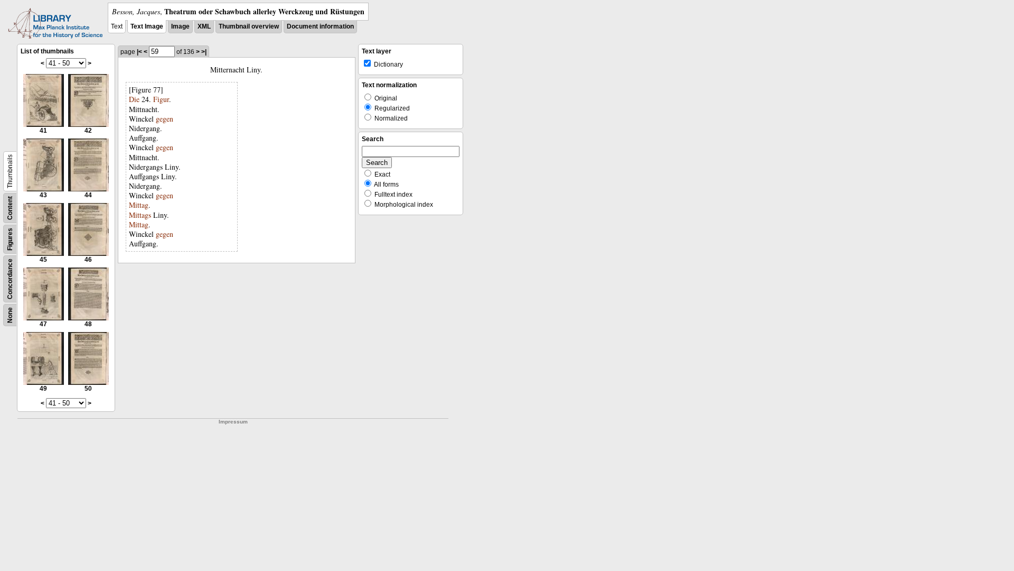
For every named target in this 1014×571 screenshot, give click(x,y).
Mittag (138, 205)
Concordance (10, 279)
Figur (161, 99)
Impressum (233, 422)
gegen (164, 119)
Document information (320, 26)
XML (204, 26)
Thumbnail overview (249, 26)
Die (134, 99)
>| (203, 52)
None (10, 315)
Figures (10, 239)
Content (10, 208)
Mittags (140, 215)
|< (139, 52)
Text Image (146, 26)
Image (180, 26)
